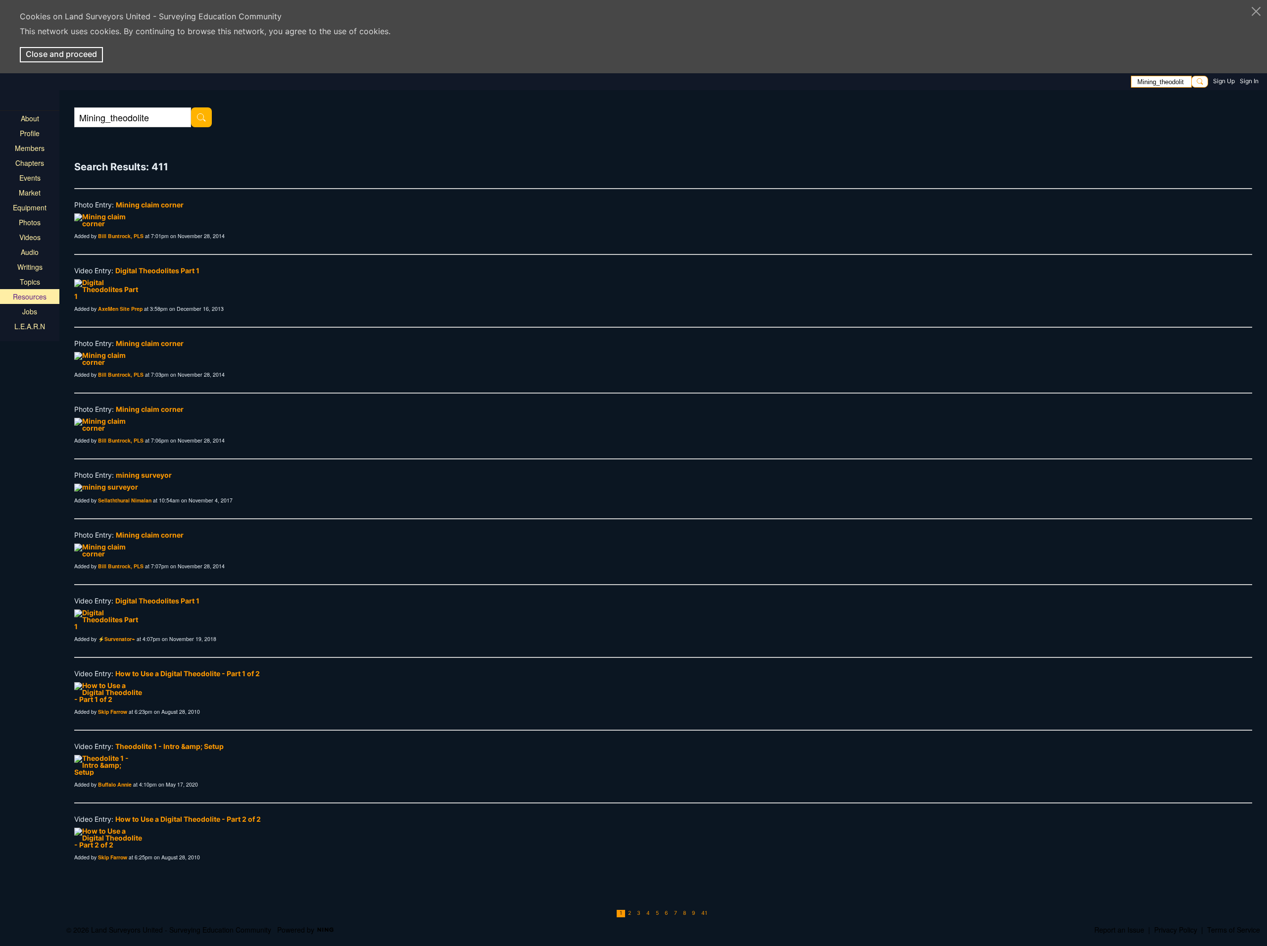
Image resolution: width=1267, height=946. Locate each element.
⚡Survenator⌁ (116, 639)
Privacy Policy (1175, 930)
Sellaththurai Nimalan (124, 500)
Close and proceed (61, 54)
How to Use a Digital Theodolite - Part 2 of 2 (188, 819)
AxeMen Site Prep (120, 308)
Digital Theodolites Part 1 (157, 270)
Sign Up (1224, 81)
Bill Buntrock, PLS (121, 236)
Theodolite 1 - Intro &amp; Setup (169, 746)
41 (704, 913)
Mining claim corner (150, 204)
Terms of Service (1233, 930)
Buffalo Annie (115, 784)
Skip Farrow (112, 711)
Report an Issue (1119, 930)
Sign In (1249, 81)
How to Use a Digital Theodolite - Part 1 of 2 (187, 673)
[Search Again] (201, 117)
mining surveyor (144, 475)
